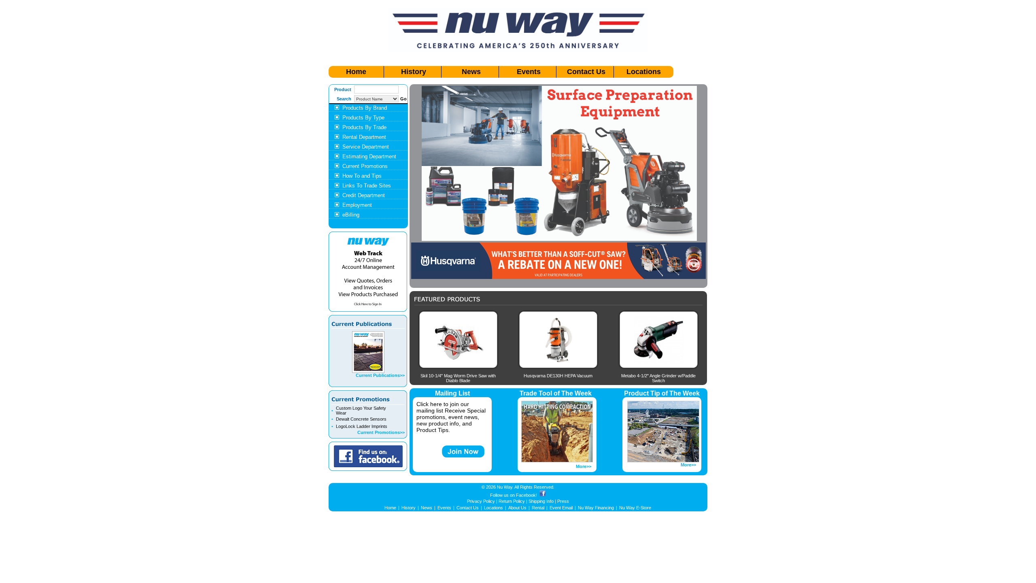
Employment (357, 205)
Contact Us (586, 72)
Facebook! (526, 495)
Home (356, 72)
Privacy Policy (481, 501)
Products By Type (363, 118)
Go (403, 98)
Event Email (561, 507)
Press (563, 501)
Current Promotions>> (381, 432)
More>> (583, 466)
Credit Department (363, 195)
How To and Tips (362, 176)
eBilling (350, 215)
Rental (538, 507)
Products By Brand (364, 108)
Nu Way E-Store (635, 507)
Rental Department (364, 137)
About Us (517, 507)
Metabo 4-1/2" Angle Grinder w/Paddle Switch (658, 378)
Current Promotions (365, 166)
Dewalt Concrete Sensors (361, 419)
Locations (643, 72)
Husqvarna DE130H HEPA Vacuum (558, 375)
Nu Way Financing (596, 507)
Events (529, 72)
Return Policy (512, 501)
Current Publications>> (380, 375)
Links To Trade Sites (366, 186)
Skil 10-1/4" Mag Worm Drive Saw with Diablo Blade (458, 378)
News (471, 72)
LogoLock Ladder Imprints (361, 426)
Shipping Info (541, 501)
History (413, 72)
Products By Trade (364, 127)
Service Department (365, 147)
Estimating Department (369, 156)
